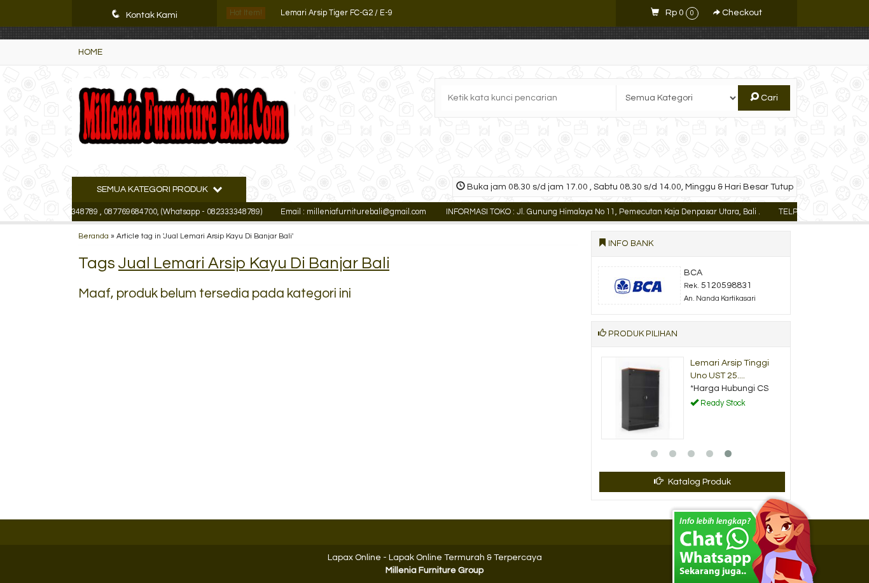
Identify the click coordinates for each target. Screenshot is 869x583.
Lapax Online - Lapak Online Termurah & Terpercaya (435, 557)
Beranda (93, 236)
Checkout (741, 12)
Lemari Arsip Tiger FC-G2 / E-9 (337, 13)
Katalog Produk (698, 481)
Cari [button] (768, 97)
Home (90, 52)
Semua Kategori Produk (153, 189)
